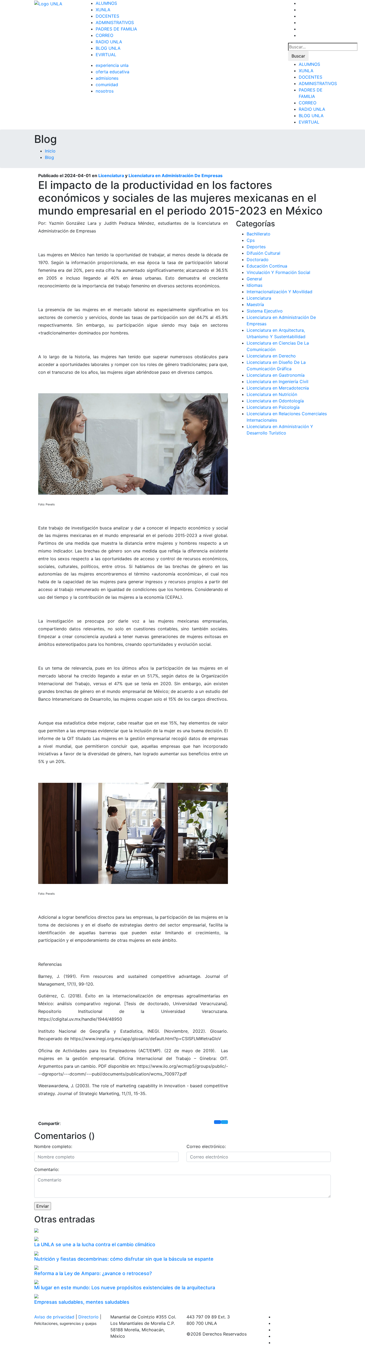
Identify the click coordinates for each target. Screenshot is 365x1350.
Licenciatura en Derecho (271, 356)
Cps (251, 240)
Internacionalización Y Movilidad (279, 291)
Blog (49, 157)
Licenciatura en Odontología (275, 400)
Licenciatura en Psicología (273, 407)
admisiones (107, 78)
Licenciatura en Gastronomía (276, 375)
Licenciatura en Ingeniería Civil (277, 381)
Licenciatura (111, 175)
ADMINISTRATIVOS (115, 22)
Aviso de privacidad (54, 1317)
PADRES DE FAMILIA (116, 29)
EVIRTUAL (106, 54)
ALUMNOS (106, 3)
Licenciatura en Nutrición (272, 394)
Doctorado (258, 259)
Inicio (50, 151)
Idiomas (254, 285)
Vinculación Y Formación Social (278, 272)
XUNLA (103, 9)
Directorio (88, 1317)
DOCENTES (107, 16)
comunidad (107, 84)
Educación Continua (267, 266)
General (254, 278)
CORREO (104, 35)
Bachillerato (258, 234)
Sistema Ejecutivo (265, 311)
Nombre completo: (53, 1146)
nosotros (105, 91)
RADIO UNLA (109, 41)
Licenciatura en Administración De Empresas (176, 175)
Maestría (255, 304)
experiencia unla (112, 65)
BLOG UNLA (108, 48)
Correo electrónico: (206, 1146)
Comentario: (46, 1169)
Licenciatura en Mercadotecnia (278, 388)
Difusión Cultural (263, 253)
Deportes (256, 246)
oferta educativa (112, 71)
